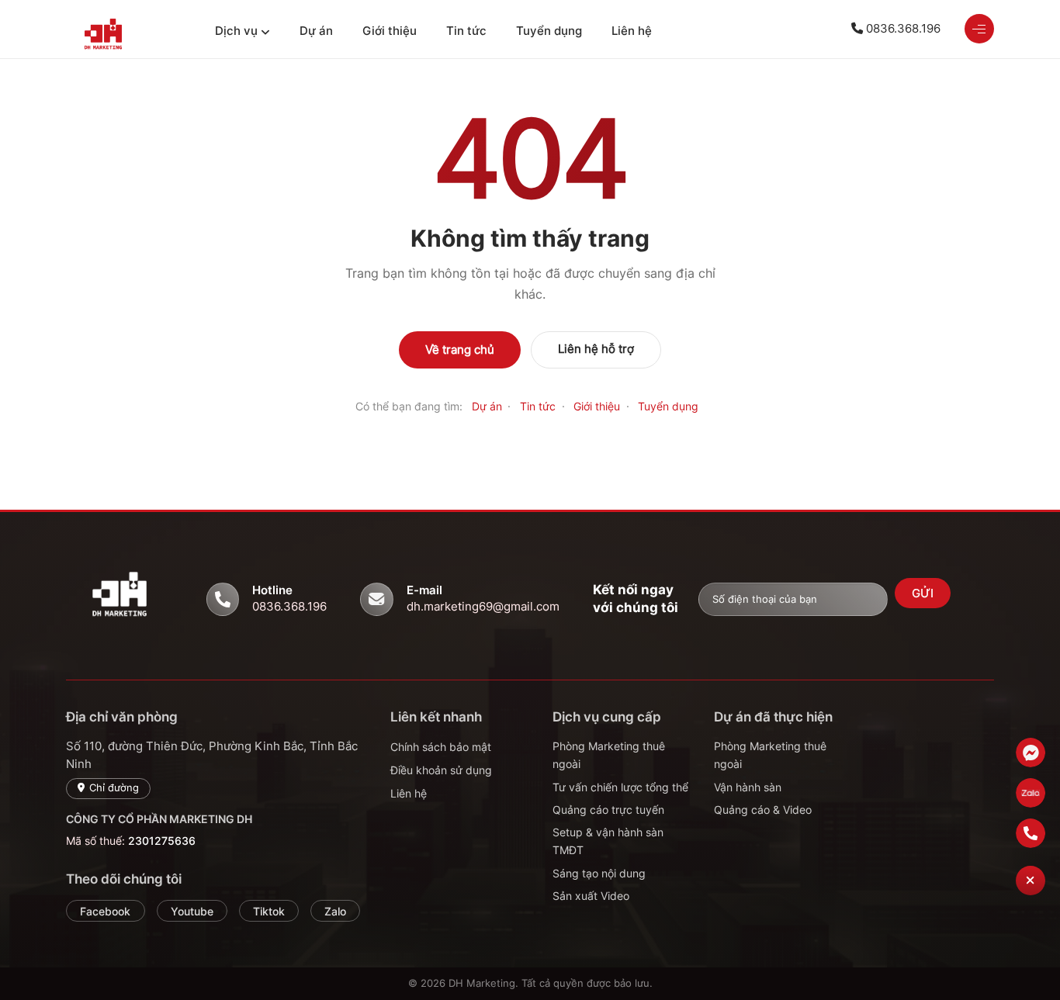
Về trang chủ (459, 349)
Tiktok (269, 911)
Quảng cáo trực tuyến (608, 809)
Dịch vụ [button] (236, 30)
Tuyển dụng (549, 30)
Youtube (192, 911)
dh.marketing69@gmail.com (483, 606)
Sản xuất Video (591, 895)
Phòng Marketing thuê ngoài (609, 754)
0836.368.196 (901, 28)
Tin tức (466, 30)
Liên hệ (631, 30)
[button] (1030, 880)
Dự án (316, 30)
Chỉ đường (114, 788)
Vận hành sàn (747, 787)
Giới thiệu (389, 30)
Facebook (105, 911)
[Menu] (979, 28)
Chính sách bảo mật (440, 746)
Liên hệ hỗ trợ (596, 348)
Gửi (923, 593)
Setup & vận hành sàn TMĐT (608, 840)
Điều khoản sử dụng (441, 770)
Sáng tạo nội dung (599, 873)
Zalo (335, 911)
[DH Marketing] (128, 37)
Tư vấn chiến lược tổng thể (620, 787)
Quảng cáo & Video (763, 809)
